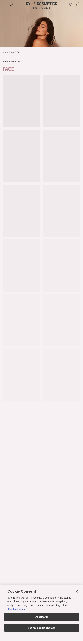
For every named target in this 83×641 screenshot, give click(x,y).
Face (19, 52)
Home (5, 52)
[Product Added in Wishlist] (71, 4)
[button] (5, 4)
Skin (12, 52)
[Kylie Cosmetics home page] (41, 5)
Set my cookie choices (41, 627)
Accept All (41, 616)
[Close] (77, 591)
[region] (41, 613)
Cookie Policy (16, 609)
